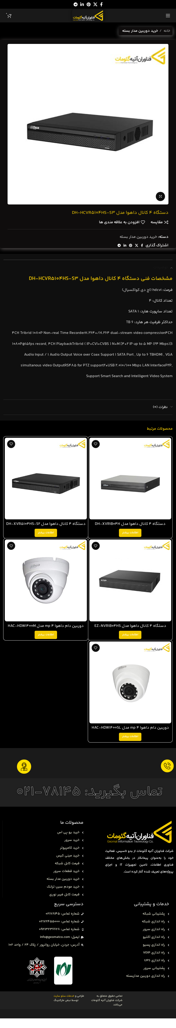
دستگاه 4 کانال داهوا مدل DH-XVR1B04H (130, 524)
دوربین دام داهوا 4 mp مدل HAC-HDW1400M (46, 626)
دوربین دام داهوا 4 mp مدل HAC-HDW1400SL (130, 728)
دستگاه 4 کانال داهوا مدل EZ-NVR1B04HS (130, 626)
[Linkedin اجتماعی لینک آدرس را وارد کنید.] (82, 4)
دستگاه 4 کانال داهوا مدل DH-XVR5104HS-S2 (45, 524)
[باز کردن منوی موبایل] (168, 15)
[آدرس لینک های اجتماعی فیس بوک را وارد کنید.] (101, 4)
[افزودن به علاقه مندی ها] (96, 444)
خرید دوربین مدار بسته (140, 31)
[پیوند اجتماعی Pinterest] (88, 4)
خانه (166, 31)
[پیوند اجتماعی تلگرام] (75, 4)
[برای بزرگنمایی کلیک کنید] (160, 196)
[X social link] (95, 4)
